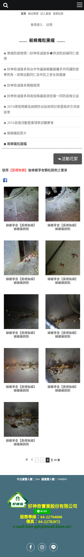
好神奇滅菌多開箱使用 (23, 85)
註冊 (49, 24)
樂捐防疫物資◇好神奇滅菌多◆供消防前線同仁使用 (41, 56)
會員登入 (37, 24)
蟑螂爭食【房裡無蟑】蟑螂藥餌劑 (21, 227)
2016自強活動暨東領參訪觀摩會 (30, 122)
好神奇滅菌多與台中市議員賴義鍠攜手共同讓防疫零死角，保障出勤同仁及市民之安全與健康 (41, 72)
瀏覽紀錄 (58, 13)
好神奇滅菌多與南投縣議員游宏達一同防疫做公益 (43, 96)
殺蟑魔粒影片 (17, 133)
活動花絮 (70, 159)
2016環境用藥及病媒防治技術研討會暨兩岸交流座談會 (42, 109)
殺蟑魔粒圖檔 (17, 143)
